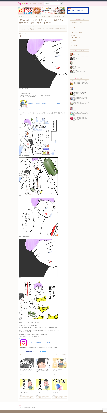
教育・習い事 (73, 40)
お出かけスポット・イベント (76, 22)
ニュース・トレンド (74, 24)
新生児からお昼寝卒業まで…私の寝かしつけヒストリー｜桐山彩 (44, 103)
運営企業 (26, 407)
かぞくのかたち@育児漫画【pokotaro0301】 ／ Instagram (43, 342)
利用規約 (30, 407)
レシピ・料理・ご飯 (74, 30)
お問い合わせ (34, 407)
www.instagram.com (26, 155)
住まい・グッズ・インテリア (76, 32)
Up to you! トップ (21, 16)
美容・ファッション (74, 45)
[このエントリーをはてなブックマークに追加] (33, 351)
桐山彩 (24, 36)
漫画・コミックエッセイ (29, 16)
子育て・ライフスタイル (75, 37)
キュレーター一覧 (22, 407)
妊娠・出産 (73, 35)
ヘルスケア (73, 27)
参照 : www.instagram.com (23, 88)
